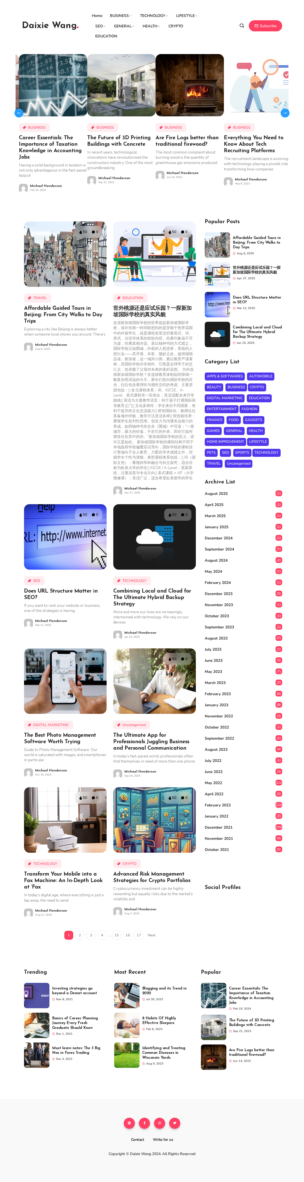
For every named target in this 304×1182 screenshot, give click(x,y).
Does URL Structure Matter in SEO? (61, 594)
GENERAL (123, 26)
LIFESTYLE (185, 15)
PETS (211, 452)
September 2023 (219, 627)
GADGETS (253, 420)
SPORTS (242, 452)
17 (139, 935)
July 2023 (213, 649)
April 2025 (214, 504)
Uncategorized (134, 725)
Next (152, 935)
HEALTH (150, 26)
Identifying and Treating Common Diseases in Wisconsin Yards (163, 1053)
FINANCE (214, 420)
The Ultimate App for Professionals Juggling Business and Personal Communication (151, 742)
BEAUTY (214, 387)
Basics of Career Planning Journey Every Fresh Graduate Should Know (75, 1023)
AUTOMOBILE (260, 376)
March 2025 (215, 515)
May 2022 (213, 782)
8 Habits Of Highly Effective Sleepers (159, 1020)
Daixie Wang (49, 25)
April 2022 (214, 794)
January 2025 (216, 527)
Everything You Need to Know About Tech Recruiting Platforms (253, 144)
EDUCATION (106, 36)
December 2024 (219, 538)
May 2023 (213, 671)
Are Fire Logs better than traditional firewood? (187, 141)
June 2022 (214, 771)
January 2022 (216, 816)
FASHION (249, 409)
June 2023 (214, 660)
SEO (99, 26)
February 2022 (218, 805)
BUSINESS (119, 15)
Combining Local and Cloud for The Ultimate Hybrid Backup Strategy (152, 598)
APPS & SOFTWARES (225, 376)
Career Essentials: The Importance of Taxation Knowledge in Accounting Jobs (50, 147)
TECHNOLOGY (152, 15)
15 (116, 935)
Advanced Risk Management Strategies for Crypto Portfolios (151, 877)
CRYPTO (175, 26)
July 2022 (213, 760)
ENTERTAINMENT (222, 409)
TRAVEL (40, 298)
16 (128, 935)
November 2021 (219, 838)
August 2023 (216, 638)
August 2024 (216, 560)
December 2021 (219, 827)
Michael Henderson (46, 186)
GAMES (213, 431)
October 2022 (217, 727)
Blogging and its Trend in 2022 (164, 991)
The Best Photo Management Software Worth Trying (60, 739)
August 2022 (216, 749)
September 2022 (219, 738)
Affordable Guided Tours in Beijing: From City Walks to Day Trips (63, 315)
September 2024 (219, 549)
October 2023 (217, 616)
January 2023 (216, 705)
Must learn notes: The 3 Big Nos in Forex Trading (76, 1050)
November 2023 (219, 604)
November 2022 (219, 716)
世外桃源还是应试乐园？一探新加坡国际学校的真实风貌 (152, 312)
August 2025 (216, 493)
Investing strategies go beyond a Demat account (74, 991)
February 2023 (218, 693)
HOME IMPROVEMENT (225, 441)
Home (97, 15)
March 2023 (215, 682)
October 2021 (217, 849)
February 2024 (218, 582)
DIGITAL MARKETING (51, 725)
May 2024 (213, 571)
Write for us (163, 1139)
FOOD (234, 420)
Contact (137, 1139)
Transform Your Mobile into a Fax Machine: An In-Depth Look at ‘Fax (63, 881)
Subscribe (268, 25)
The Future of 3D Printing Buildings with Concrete (119, 141)
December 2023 (219, 593)
